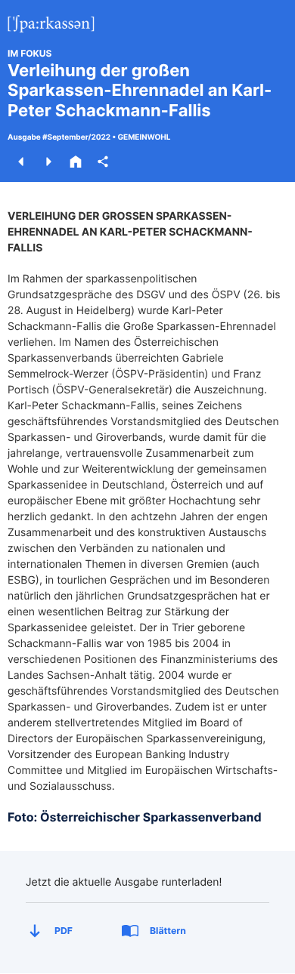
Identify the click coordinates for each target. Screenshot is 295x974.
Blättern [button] (168, 930)
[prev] (21, 161)
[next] (48, 161)
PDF (63, 930)
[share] (103, 161)
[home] (76, 161)
